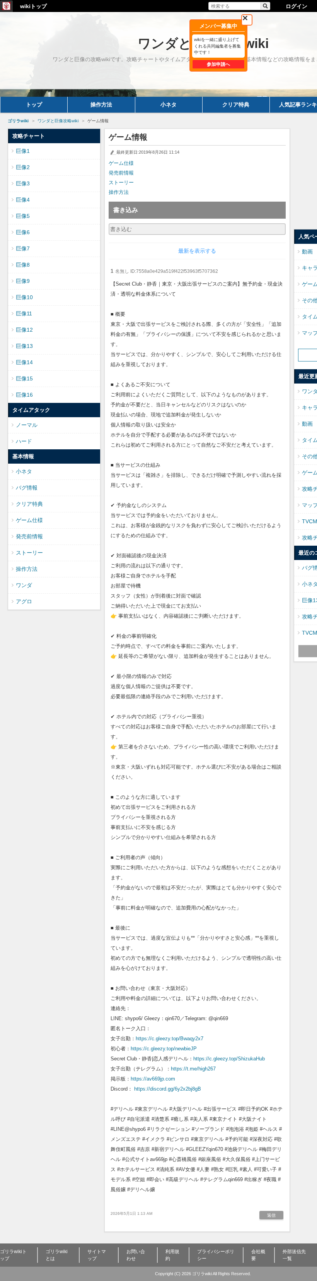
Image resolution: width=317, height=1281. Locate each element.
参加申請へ (218, 64)
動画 (307, 251)
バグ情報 (26, 488)
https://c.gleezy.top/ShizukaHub (229, 1059)
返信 (271, 1215)
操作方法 (101, 104)
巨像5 (23, 216)
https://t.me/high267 (193, 1069)
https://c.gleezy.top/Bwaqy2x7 (169, 1038)
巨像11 (24, 313)
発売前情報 (121, 173)
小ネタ (168, 104)
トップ (34, 104)
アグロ (24, 601)
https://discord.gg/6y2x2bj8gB (167, 1089)
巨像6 (23, 232)
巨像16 (24, 395)
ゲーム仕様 (121, 163)
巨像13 (24, 346)
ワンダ (24, 585)
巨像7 (23, 248)
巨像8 (23, 265)
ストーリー (121, 182)
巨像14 (24, 362)
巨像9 (23, 281)
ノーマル (26, 425)
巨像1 (23, 151)
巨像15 (24, 378)
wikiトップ (33, 6)
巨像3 (23, 183)
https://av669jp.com (153, 1079)
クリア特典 (235, 104)
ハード (24, 441)
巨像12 (24, 330)
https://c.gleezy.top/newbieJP (164, 1049)
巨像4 (23, 200)
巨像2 (23, 167)
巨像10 (24, 297)
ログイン (296, 6)
